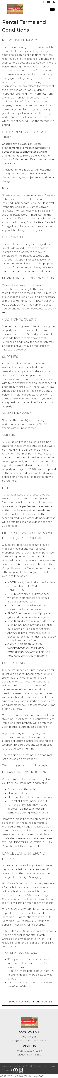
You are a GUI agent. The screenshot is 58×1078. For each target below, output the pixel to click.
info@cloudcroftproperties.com (29, 1040)
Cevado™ (24, 1066)
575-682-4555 (29, 1037)
